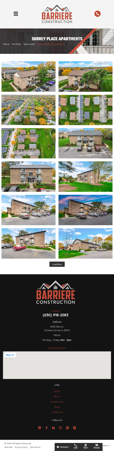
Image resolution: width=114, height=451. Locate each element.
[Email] (96, 445)
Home (6, 44)
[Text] (85, 445)
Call (75, 447)
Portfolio (16, 44)
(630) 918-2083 (55, 315)
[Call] (75, 445)
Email (97, 447)
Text (85, 447)
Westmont (29, 44)
